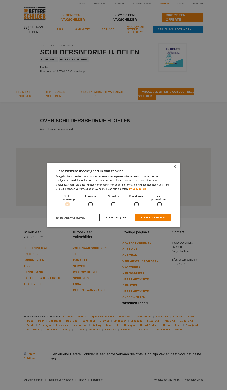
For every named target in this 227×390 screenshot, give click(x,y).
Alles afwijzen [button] (116, 217)
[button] (70, 218)
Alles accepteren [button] (153, 217)
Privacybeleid (137, 188)
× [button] (174, 166)
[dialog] (113, 195)
